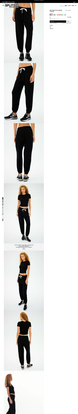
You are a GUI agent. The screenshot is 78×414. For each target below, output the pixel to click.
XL (58, 18)
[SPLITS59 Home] (12, 6)
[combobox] (62, 5)
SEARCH (66, 5)
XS (50, 18)
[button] (3, 5)
